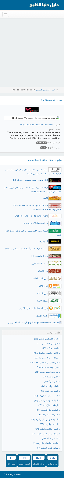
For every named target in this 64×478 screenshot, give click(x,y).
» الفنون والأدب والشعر (47, 429)
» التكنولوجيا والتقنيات (48, 410)
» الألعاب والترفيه (50, 424)
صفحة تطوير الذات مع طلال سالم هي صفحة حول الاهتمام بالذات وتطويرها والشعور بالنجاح (33, 171)
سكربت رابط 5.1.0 (12, 474)
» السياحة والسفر (50, 391)
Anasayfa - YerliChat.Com (36, 223)
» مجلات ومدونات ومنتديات (46, 433)
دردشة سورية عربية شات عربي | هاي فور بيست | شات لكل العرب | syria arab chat (32, 189)
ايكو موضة (43, 241)
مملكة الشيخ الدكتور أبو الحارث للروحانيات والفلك (26, 248)
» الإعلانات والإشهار (49, 405)
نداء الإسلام (43, 271)
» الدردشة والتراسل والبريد (45, 419)
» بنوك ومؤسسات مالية (47, 367)
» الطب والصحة (50, 386)
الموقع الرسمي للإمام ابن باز (20, 322)
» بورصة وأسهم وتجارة (47, 372)
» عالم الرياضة (51, 377)
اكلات (45, 198)
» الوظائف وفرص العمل (47, 400)
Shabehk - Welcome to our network (31, 216)
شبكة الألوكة (42, 301)
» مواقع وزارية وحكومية (47, 358)
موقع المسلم (42, 293)
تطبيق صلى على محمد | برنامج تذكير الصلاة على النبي (33, 233)
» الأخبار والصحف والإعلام (46, 353)
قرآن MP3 (43, 286)
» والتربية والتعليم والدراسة (46, 443)
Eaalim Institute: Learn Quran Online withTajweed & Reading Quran (37, 207)
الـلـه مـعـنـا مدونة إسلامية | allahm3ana (30, 180)
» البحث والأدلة (51, 348)
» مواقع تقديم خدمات (48, 448)
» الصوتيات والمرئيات (48, 414)
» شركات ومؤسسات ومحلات (45, 362)
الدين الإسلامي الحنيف (45, 90)
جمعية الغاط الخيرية (39, 263)
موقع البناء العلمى (40, 278)
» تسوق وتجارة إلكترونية (47, 396)
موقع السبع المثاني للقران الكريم (33, 308)
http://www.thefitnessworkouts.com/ (36, 124)
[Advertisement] (32, 53)
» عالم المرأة (52, 381)
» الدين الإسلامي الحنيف (47, 339)
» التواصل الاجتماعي (49, 343)
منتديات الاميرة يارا (39, 256)
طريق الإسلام (42, 316)
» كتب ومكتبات (51, 438)
